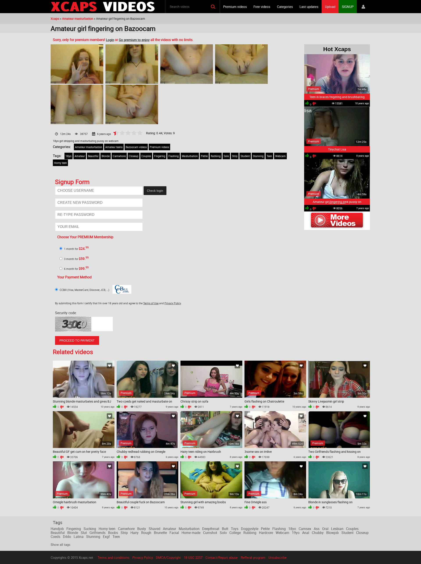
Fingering (159, 156)
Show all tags (60, 544)
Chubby (318, 532)
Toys (234, 528)
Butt (225, 528)
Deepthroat (210, 528)
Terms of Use (151, 303)
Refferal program (253, 557)
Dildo (67, 536)
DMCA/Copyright (168, 557)
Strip (234, 156)
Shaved (154, 528)
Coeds (55, 536)
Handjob (57, 528)
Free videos (261, 6)
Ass (316, 528)
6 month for (76, 268)
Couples (146, 156)
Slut (84, 532)
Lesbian (337, 528)
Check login (155, 190)
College (235, 532)
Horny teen (60, 163)
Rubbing (216, 156)
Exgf (106, 536)
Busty (141, 528)
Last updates (309, 6)
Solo (226, 156)
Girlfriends (97, 532)
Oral (325, 528)
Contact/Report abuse (221, 557)
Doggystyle (249, 528)
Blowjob (332, 532)
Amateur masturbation (88, 147)
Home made (191, 532)
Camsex (305, 528)
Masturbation (190, 156)
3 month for (76, 259)
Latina (79, 536)
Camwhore (119, 156)
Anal (305, 532)
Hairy (134, 532)
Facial (174, 532)
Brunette (160, 532)
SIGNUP (347, 6)
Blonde (106, 156)
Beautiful (93, 156)
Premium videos (235, 6)
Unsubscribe (277, 557)
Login (110, 40)
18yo (68, 156)
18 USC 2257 (193, 557)
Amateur (80, 156)
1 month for (76, 249)
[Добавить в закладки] (109, 365)
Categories (285, 6)
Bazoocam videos (136, 147)
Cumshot (210, 532)
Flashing (173, 156)
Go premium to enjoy (134, 40)
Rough (146, 532)
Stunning (258, 156)
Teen (269, 156)
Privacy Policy (172, 303)
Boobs (113, 532)
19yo (296, 532)
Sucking (90, 528)
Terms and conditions (113, 557)
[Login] (363, 6)
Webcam (280, 156)
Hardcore (266, 532)
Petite (204, 156)
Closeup (133, 156)
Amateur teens (114, 147)
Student (245, 156)
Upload (330, 6)
